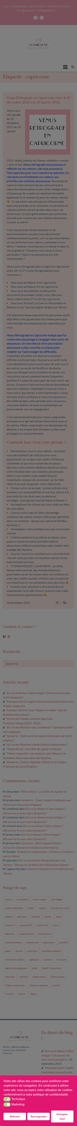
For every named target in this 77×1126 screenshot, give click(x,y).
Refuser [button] (15, 1116)
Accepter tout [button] (62, 1116)
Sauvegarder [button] (38, 1116)
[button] (69, 1094)
